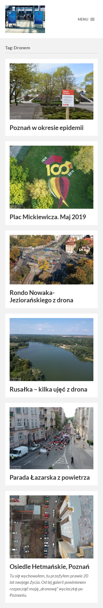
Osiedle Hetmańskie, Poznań (50, 566)
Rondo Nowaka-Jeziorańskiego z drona (41, 296)
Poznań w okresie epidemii (46, 127)
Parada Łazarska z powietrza (50, 477)
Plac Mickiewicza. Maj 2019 (48, 217)
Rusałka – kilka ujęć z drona (48, 389)
